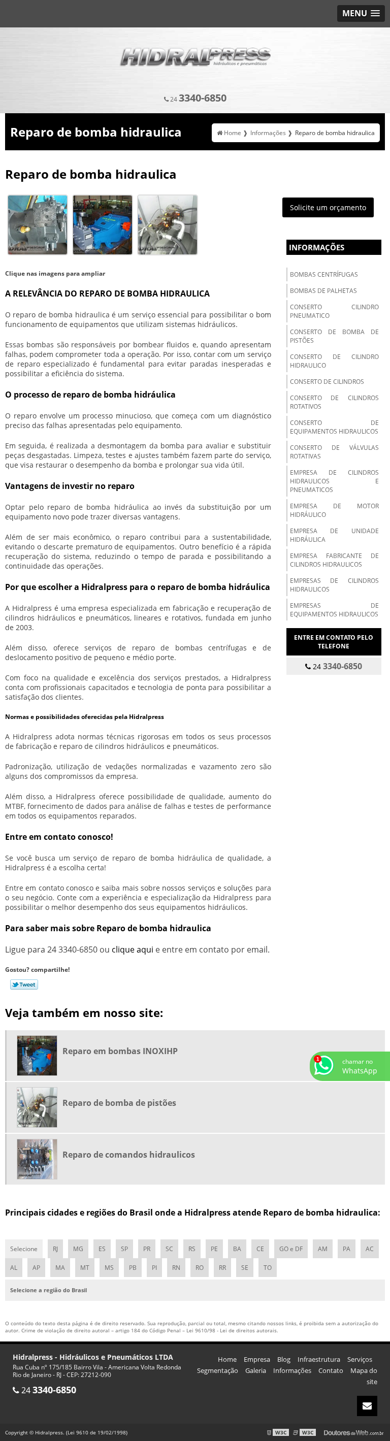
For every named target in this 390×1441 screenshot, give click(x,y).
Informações (316, 247)
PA (346, 1248)
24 (197, 98)
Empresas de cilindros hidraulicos (334, 585)
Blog (283, 1359)
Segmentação (217, 1370)
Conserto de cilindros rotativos (334, 402)
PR (146, 1248)
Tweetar (24, 984)
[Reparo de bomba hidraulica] (37, 224)
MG (78, 1248)
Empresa (257, 1359)
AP (36, 1267)
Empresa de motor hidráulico (334, 510)
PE (214, 1248)
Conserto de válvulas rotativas (334, 452)
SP (124, 1248)
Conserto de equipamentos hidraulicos (334, 427)
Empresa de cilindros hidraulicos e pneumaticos (334, 481)
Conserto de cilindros (327, 381)
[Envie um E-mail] (367, 1406)
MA (60, 1267)
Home (227, 1359)
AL (13, 1267)
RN (176, 1267)
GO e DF (291, 1248)
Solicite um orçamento (328, 207)
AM (323, 1248)
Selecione (24, 1248)
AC (370, 1248)
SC (169, 1248)
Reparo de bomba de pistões (119, 1102)
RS (192, 1248)
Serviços (359, 1359)
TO (268, 1267)
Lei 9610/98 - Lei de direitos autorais (231, 1330)
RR (222, 1267)
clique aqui (132, 949)
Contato (330, 1370)
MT (84, 1267)
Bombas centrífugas (324, 274)
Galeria (255, 1370)
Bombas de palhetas (323, 290)
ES (102, 1248)
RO (200, 1267)
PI (154, 1267)
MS (109, 1267)
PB (133, 1267)
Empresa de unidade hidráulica (334, 535)
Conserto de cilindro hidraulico (334, 361)
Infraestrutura (319, 1359)
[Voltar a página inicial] (195, 53)
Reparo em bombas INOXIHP (120, 1051)
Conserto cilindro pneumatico (334, 311)
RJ (55, 1248)
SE (244, 1267)
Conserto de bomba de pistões (334, 336)
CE (260, 1248)
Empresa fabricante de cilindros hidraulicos (334, 560)
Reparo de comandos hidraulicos (128, 1154)
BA (237, 1248)
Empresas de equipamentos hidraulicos (334, 609)
